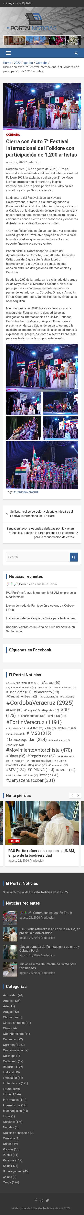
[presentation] (72, 795)
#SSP (10, 775)
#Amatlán (30, 682)
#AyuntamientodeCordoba (21, 687)
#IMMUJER (67, 728)
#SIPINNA (41, 770)
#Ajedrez (13, 683)
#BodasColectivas (64, 687)
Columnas (10, 1039)
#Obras (15, 756)
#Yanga (49, 775)
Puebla (7, 1155)
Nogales (8, 1127)
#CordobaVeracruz (26, 492)
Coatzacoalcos (13, 1034)
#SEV (16, 770)
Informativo (11, 1100)
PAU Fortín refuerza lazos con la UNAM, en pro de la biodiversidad (49, 931)
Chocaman (10, 1017)
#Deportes (50, 710)
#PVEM (60, 761)
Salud (6, 1166)
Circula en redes (14, 1023)
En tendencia (11, 1083)
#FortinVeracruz (34, 722)
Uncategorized (12, 1171)
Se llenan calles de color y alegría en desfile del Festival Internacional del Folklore (41, 514)
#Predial (18, 761)
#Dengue (32, 710)
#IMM (50, 728)
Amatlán (8, 1001)
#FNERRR (56, 715)
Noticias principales (16, 1133)
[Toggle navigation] (8, 53)
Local (6, 1116)
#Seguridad (37, 765)
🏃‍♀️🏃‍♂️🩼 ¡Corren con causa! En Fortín (31, 584)
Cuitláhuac (10, 1061)
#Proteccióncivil (40, 760)
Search (74, 557)
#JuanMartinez (59, 740)
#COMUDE (49, 696)
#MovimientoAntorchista (39, 750)
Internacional (11, 1105)
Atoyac (8, 1012)
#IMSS (39, 733)
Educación (10, 1078)
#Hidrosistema (15, 728)
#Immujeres (15, 734)
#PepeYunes (41, 756)
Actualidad (10, 995)
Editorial (8, 1072)
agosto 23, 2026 (18, 860)
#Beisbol (45, 687)
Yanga (7, 1182)
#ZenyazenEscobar (30, 780)
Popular (8, 1149)
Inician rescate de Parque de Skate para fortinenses (40, 618)
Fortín (14, 841)
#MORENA (15, 744)
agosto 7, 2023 (15, 162)
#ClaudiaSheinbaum (22, 696)
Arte (6, 1006)
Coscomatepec (13, 1050)
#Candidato (46, 692)
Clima (7, 1028)
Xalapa (7, 1177)
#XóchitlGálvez (27, 775)
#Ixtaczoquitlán (26, 739)
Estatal (7, 1089)
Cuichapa (9, 1056)
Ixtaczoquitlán (12, 1111)
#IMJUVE (35, 728)
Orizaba (8, 1144)
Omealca (9, 1138)
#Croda (14, 710)
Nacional (9, 1122)
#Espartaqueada (31, 715)
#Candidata (19, 692)
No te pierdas (18, 795)
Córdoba (13, 134)
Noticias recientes (23, 903)
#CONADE (67, 696)
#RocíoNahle (16, 765)
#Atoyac (50, 683)
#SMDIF (66, 770)
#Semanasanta (58, 765)
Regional (8, 1160)
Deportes (9, 1067)
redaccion (34, 162)
